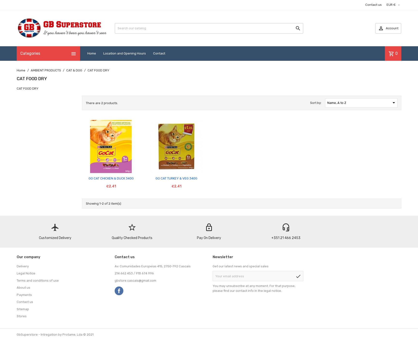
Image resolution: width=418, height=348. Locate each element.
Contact (159, 53)
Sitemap (23, 309)
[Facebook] (119, 290)
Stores (22, 316)
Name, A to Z (362, 103)
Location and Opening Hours (124, 53)
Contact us (373, 5)
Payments (24, 295)
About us (23, 287)
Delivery (23, 266)
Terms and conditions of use (38, 280)
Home (91, 53)
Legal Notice (26, 273)
